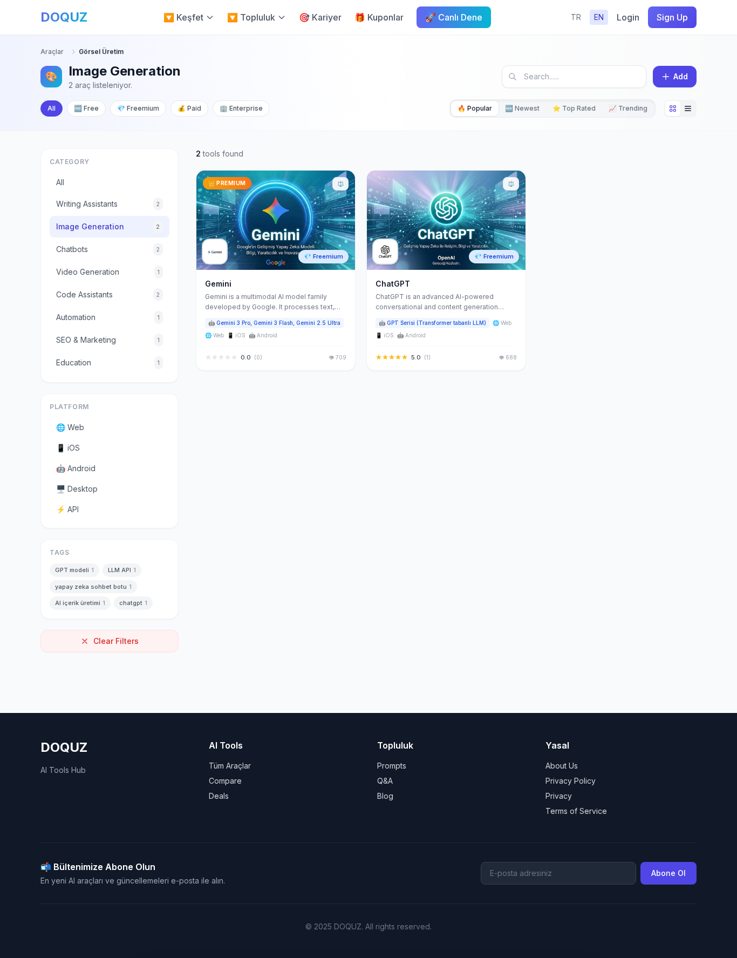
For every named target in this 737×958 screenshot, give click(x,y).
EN (599, 17)
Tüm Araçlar (230, 765)
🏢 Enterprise (241, 108)
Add (680, 76)
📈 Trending (628, 108)
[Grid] (672, 108)
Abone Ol (668, 873)
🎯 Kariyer (320, 17)
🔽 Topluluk (251, 17)
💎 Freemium (138, 108)
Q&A (385, 780)
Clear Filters (116, 641)
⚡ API (67, 509)
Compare (225, 780)
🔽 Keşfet (183, 17)
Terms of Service (576, 811)
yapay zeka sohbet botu (93, 586)
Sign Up (672, 17)
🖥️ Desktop (77, 488)
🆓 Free (86, 108)
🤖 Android (75, 468)
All (51, 108)
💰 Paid (189, 108)
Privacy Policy (570, 780)
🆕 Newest (522, 108)
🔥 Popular (475, 108)
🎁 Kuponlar (379, 17)
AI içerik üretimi (80, 603)
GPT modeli (74, 570)
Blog (385, 795)
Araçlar (52, 51)
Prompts (391, 765)
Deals (219, 795)
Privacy (558, 795)
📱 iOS (68, 447)
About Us (561, 765)
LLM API (122, 570)
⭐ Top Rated (574, 108)
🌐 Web (70, 427)
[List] (687, 108)
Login (628, 17)
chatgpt (133, 603)
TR (576, 17)
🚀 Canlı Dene (453, 17)
